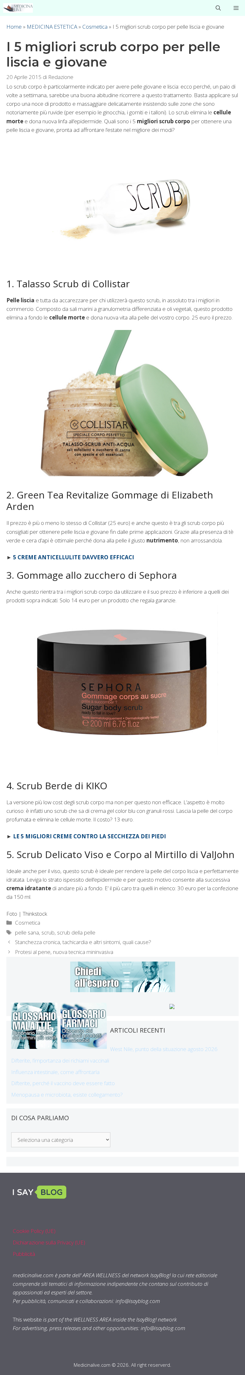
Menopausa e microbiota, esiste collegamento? (67, 1094)
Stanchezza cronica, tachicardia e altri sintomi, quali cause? (83, 942)
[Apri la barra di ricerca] (218, 8)
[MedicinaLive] (18, 8)
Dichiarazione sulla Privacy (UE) (49, 1242)
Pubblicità (24, 1253)
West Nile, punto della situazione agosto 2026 (164, 1049)
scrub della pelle (76, 932)
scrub (48, 932)
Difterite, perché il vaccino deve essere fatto (63, 1083)
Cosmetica (95, 26)
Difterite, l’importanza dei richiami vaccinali (60, 1060)
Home (14, 26)
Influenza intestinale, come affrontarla (55, 1072)
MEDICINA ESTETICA (52, 26)
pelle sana (27, 932)
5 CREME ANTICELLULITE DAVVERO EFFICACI (73, 557)
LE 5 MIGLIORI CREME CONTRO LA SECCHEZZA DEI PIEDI (89, 836)
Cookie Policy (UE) (34, 1231)
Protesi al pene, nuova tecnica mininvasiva (64, 952)
